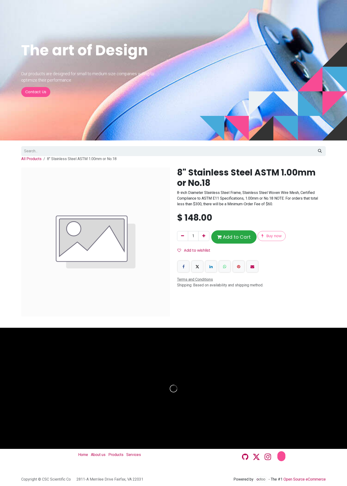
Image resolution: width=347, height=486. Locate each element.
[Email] (252, 266)
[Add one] (203, 236)
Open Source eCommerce (305, 479)
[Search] (320, 151)
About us (98, 454)
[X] (197, 266)
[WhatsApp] (224, 266)
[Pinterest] (238, 266)
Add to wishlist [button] (196, 250)
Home (83, 454)
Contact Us (35, 92)
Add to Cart (236, 237)
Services (133, 454)
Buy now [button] (273, 236)
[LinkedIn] (211, 266)
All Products (31, 159)
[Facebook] (183, 266)
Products (115, 454)
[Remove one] (182, 236)
